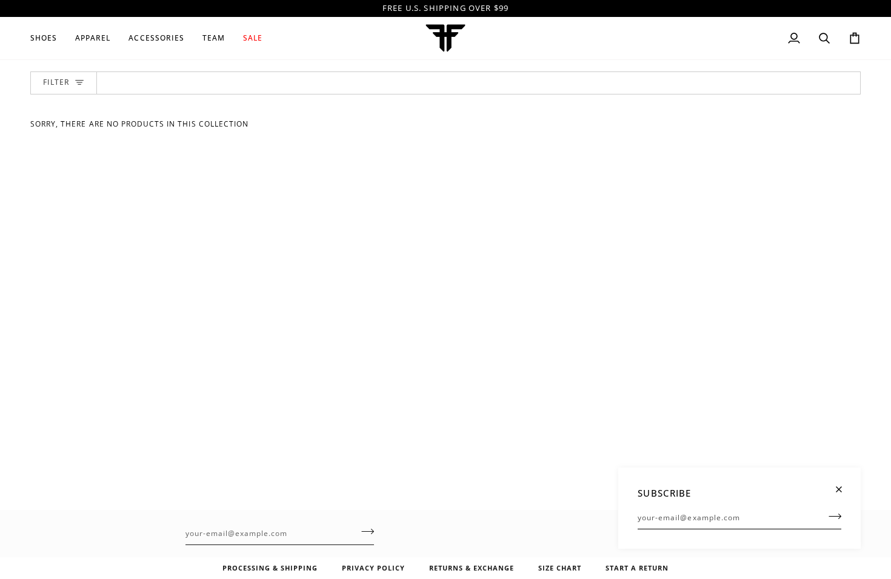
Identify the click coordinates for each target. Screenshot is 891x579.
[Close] (844, 484)
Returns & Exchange (471, 567)
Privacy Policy (373, 567)
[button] (48, 38)
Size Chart (559, 567)
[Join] (831, 516)
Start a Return (637, 567)
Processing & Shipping (270, 567)
